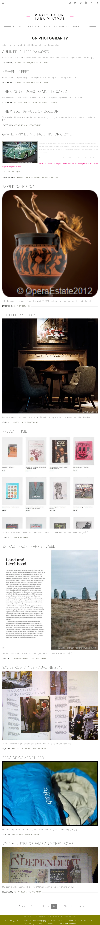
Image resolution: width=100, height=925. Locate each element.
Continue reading (11, 171)
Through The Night (35, 923)
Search (96, 3)
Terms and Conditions (67, 923)
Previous (23, 906)
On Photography (22, 62)
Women (51, 923)
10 (65, 906)
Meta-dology (10, 920)
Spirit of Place (89, 920)
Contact (90, 3)
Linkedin (74, 3)
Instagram (68, 3)
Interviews (24, 920)
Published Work (38, 658)
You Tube (85, 3)
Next (79, 906)
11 (72, 906)
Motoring (18, 102)
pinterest (79, 3)
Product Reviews (39, 62)
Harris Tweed (74, 920)
